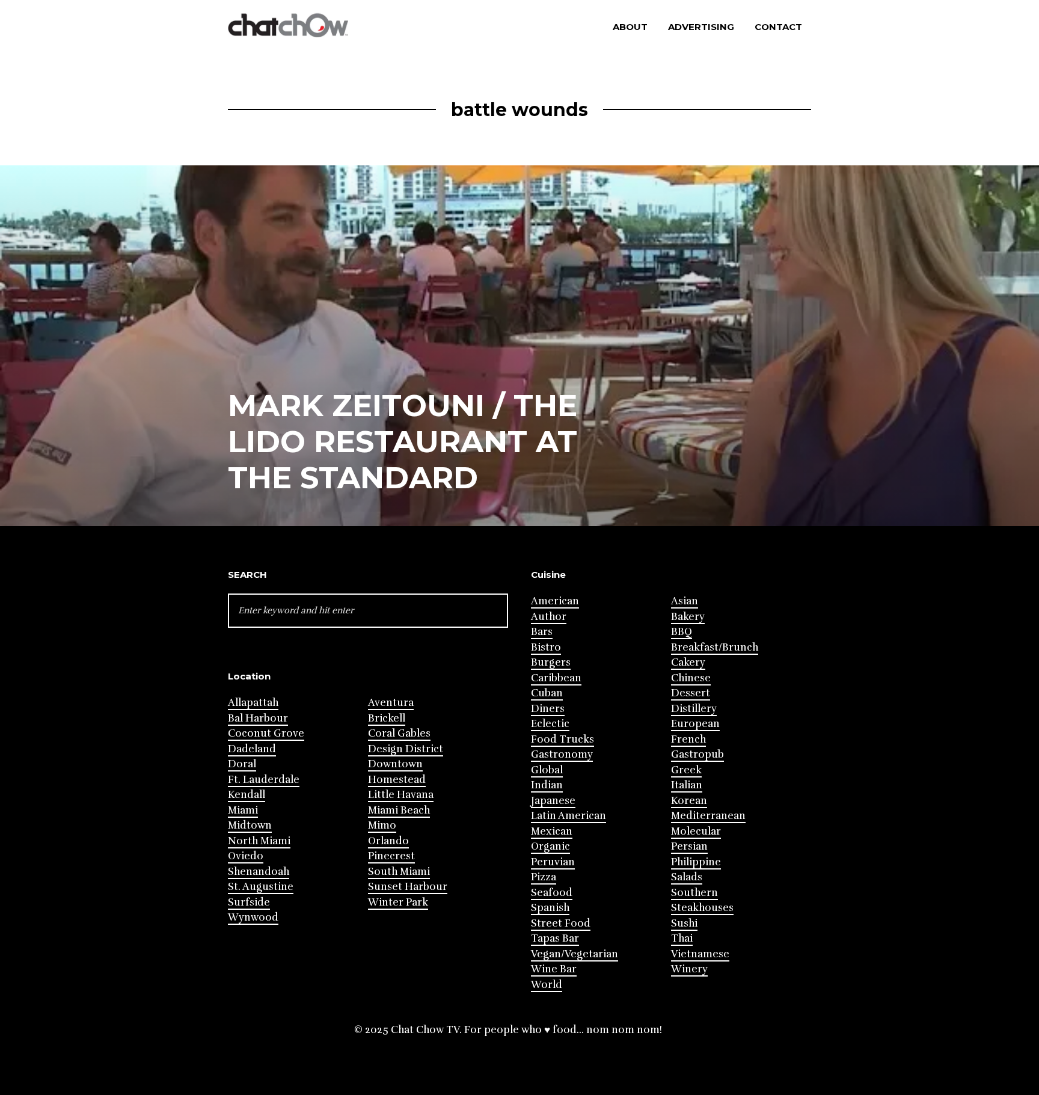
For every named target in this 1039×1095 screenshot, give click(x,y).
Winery (689, 969)
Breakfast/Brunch (714, 647)
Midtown (250, 825)
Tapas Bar (555, 938)
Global (547, 770)
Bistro (546, 647)
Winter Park (398, 902)
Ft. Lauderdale (263, 779)
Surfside (249, 902)
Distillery (694, 708)
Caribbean (556, 678)
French (688, 739)
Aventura (391, 702)
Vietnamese (700, 954)
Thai (682, 938)
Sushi (684, 923)
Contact (778, 26)
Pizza (543, 877)
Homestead (397, 779)
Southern (694, 892)
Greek (686, 770)
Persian (689, 846)
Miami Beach (399, 810)
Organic (550, 846)
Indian (547, 785)
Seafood (551, 892)
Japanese (553, 800)
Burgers (551, 662)
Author (548, 616)
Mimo (382, 825)
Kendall (246, 794)
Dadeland (252, 749)
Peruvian (553, 862)
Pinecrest (391, 856)
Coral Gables (399, 733)
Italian (686, 785)
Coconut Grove (266, 733)
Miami (243, 810)
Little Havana (401, 794)
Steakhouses (702, 907)
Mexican (551, 831)
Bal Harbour (258, 718)
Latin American (568, 815)
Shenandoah (258, 871)
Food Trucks (562, 739)
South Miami (399, 871)
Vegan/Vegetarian (574, 954)
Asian (684, 601)
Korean (689, 800)
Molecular (696, 831)
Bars (542, 631)
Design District (405, 749)
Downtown (395, 764)
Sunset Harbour (407, 886)
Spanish (550, 907)
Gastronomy (562, 754)
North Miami (259, 841)
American (555, 601)
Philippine (696, 862)
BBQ (681, 631)
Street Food (560, 923)
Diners (548, 708)
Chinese (691, 678)
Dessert (690, 693)
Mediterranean (708, 815)
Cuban (547, 693)
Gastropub (697, 754)
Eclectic (550, 723)
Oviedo (245, 856)
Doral (242, 764)
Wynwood (253, 917)
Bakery (688, 616)
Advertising (701, 26)
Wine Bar (554, 969)
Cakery (688, 662)
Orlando (388, 841)
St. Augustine (260, 886)
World (546, 984)
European (695, 723)
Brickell (386, 718)
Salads (686, 877)
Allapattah (253, 702)
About (630, 26)
